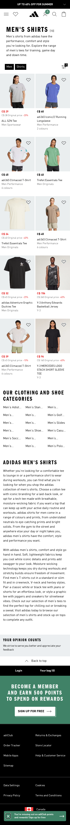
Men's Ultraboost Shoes (32, 439)
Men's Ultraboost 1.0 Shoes (12, 416)
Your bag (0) (47, 670)
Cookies (40, 785)
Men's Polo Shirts (55, 447)
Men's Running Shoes (31, 423)
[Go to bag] (63, 14)
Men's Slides (56, 423)
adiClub (8, 735)
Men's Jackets (30, 447)
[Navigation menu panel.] (6, 14)
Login (18, 670)
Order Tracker (12, 745)
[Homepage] (34, 15)
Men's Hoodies (30, 416)
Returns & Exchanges (48, 735)
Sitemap (8, 765)
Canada (40, 809)
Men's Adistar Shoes (12, 408)
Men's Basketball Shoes (10, 447)
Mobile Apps (11, 755)
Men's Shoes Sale (34, 431)
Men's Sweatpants (55, 439)
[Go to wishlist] (15, 14)
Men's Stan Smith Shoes (33, 408)
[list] (29, 67)
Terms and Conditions (48, 795)
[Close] (8, 816)
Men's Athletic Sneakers (9, 423)
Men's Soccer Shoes (12, 439)
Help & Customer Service (50, 755)
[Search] (54, 14)
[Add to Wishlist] (28, 80)
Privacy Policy (12, 795)
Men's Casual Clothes (57, 431)
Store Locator (43, 745)
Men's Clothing (53, 408)
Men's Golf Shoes (55, 416)
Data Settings (12, 785)
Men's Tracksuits (10, 431)
